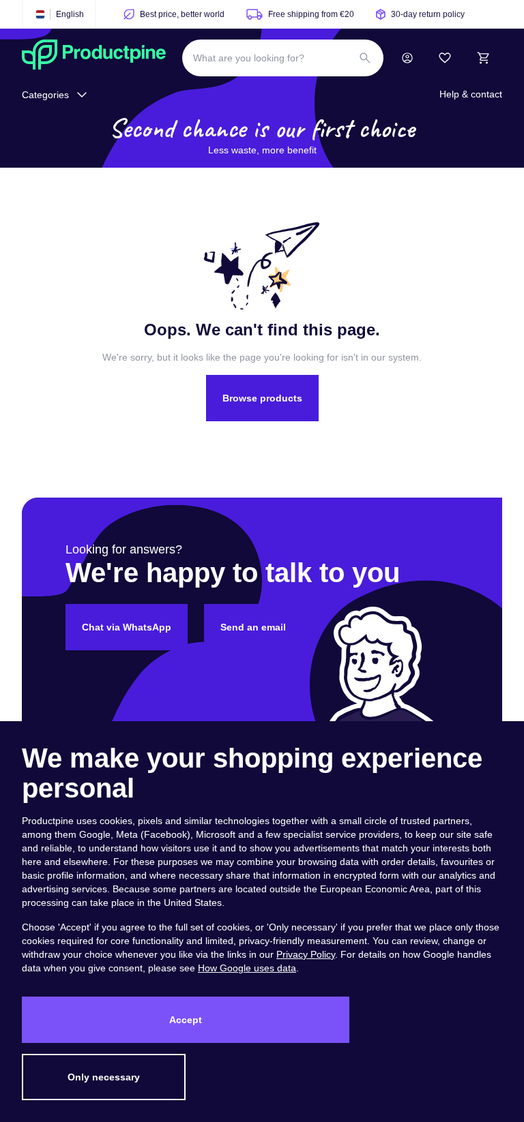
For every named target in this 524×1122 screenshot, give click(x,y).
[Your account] (407, 58)
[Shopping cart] (483, 58)
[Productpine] (94, 58)
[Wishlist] (445, 58)
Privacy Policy (305, 954)
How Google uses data (247, 967)
